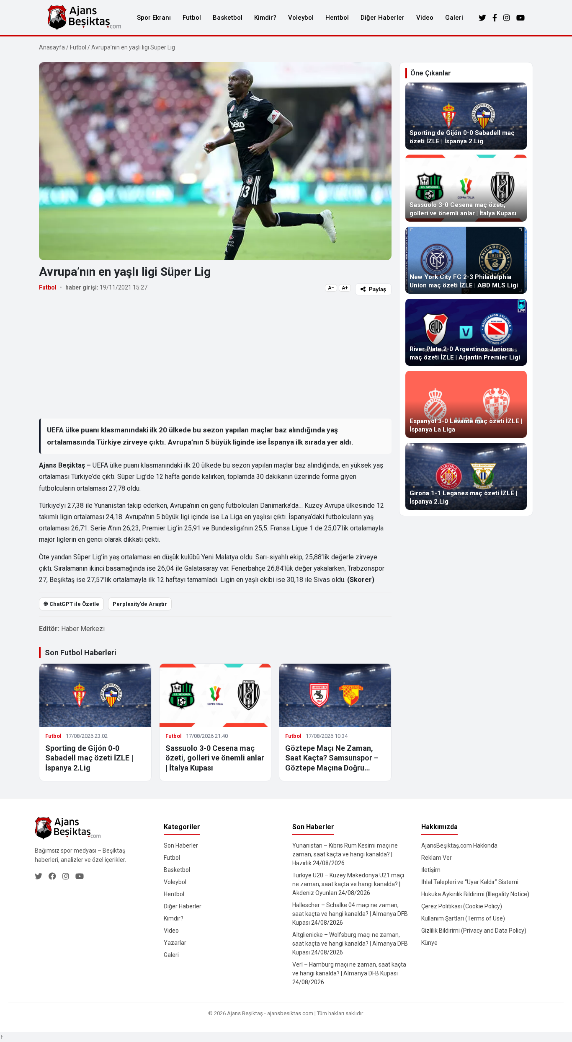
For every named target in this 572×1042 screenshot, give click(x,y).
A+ (345, 288)
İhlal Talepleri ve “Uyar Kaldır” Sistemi (469, 882)
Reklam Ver (436, 857)
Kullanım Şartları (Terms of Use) (463, 918)
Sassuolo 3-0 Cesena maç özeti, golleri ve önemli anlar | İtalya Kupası (214, 758)
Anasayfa (52, 47)
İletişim (431, 869)
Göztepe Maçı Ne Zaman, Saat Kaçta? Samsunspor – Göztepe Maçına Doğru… (332, 758)
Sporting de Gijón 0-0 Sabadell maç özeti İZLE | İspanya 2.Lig (89, 758)
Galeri (454, 17)
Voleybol (301, 17)
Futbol (192, 17)
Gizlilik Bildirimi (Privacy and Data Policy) (473, 930)
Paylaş (377, 289)
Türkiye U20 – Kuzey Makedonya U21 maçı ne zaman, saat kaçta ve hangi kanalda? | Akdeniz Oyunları (348, 884)
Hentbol (337, 17)
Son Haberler (181, 845)
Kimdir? (265, 17)
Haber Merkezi (83, 629)
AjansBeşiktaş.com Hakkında (459, 845)
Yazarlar (175, 942)
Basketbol (227, 17)
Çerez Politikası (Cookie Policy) (461, 906)
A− (331, 288)
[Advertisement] (215, 356)
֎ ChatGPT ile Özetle (71, 604)
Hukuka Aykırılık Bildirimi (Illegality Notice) (475, 894)
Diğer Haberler (383, 17)
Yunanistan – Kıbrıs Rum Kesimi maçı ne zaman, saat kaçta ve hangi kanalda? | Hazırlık (345, 854)
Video (424, 17)
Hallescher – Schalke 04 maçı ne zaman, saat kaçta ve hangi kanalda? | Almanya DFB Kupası (350, 914)
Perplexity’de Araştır (140, 604)
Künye (429, 942)
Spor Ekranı (154, 17)
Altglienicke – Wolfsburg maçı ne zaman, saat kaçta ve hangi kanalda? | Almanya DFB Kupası (350, 943)
